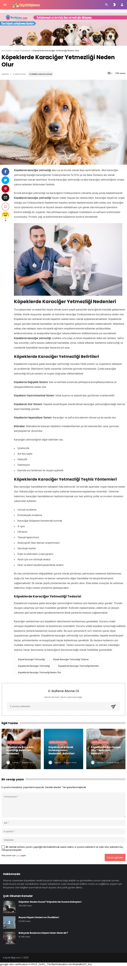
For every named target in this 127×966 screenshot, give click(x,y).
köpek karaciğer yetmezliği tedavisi (71, 659)
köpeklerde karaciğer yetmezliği (34, 666)
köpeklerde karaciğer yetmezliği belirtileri (78, 666)
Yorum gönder (115, 857)
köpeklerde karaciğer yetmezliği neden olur (39, 672)
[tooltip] (5, 172)
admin (5, 74)
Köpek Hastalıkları (16, 742)
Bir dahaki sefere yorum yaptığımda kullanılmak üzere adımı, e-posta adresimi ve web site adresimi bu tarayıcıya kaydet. (62, 848)
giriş (18, 855)
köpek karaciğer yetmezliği (31, 659)
